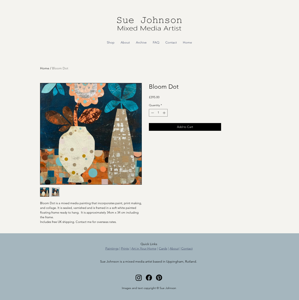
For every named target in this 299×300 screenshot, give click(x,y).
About (174, 248)
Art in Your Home (143, 248)
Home (44, 68)
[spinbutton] (158, 112)
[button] (111, 42)
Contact (187, 248)
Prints (125, 248)
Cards (163, 248)
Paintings (112, 248)
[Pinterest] (159, 278)
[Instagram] (139, 278)
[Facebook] (149, 278)
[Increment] (164, 112)
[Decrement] (152, 112)
